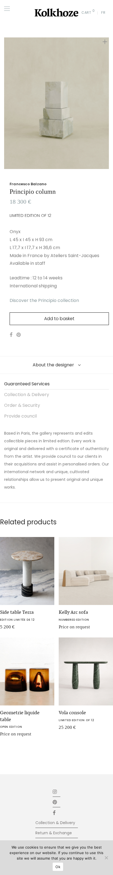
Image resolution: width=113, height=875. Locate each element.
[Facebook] (56, 812)
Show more (65, 629)
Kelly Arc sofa (73, 612)
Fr (103, 12)
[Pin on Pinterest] (18, 335)
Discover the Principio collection (44, 300)
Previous (5, 103)
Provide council (20, 416)
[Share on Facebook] (11, 335)
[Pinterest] (55, 802)
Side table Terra (17, 612)
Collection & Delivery (26, 394)
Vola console (72, 712)
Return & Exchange (53, 833)
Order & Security (22, 405)
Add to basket (59, 318)
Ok (57, 867)
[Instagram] (55, 791)
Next (108, 103)
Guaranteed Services (27, 384)
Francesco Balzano (28, 184)
